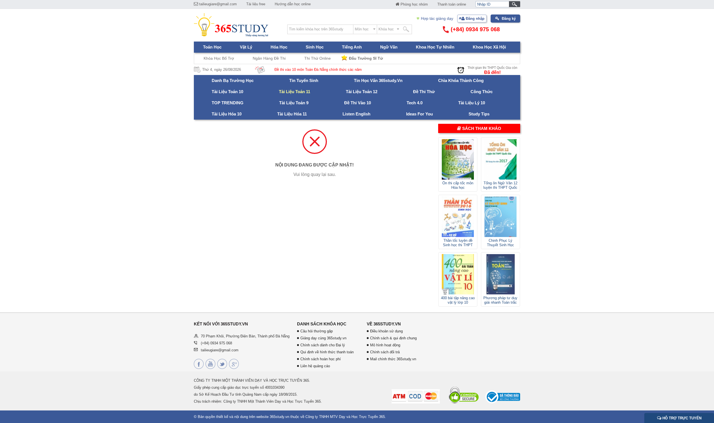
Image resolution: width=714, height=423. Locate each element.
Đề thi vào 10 (357, 102)
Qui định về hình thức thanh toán (327, 352)
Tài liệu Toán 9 (293, 102)
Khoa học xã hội (489, 47)
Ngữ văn (388, 47)
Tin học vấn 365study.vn (378, 80)
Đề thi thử (424, 91)
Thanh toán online (451, 4)
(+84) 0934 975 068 (474, 29)
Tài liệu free (255, 4)
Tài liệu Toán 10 (227, 91)
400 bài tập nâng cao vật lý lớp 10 (458, 300)
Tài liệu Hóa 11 (292, 114)
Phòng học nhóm (413, 4)
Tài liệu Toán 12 (361, 91)
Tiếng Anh (352, 47)
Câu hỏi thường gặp (316, 331)
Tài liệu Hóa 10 (227, 114)
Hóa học (279, 47)
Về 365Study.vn (384, 324)
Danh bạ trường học (233, 80)
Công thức (482, 91)
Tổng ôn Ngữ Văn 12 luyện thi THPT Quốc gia (500, 185)
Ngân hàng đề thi (269, 58)
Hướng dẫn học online (293, 4)
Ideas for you (419, 114)
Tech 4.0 (415, 102)
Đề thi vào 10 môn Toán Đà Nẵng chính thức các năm (305, 69)
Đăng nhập (475, 18)
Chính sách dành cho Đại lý (322, 345)
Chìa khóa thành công (461, 80)
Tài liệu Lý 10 (471, 102)
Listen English (356, 114)
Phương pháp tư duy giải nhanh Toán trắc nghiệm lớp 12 (500, 300)
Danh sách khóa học (321, 324)
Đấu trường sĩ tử (366, 58)
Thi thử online (317, 58)
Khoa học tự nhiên (435, 47)
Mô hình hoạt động (385, 345)
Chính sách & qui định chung (393, 338)
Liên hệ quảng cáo (315, 366)
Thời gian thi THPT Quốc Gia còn (492, 68)
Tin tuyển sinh (303, 80)
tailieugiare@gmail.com (217, 4)
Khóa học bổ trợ (219, 58)
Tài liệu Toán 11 (294, 91)
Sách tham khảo (481, 128)
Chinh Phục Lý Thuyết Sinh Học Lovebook (500, 242)
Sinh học (315, 47)
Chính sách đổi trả (385, 352)
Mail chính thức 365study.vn (393, 359)
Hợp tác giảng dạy (437, 18)
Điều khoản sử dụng (386, 331)
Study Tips (479, 114)
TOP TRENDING (227, 102)
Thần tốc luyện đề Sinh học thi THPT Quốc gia (458, 242)
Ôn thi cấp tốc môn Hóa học (457, 185)
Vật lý (246, 47)
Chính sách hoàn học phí (320, 359)
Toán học (212, 47)
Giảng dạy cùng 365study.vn (323, 338)
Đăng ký (509, 18)
